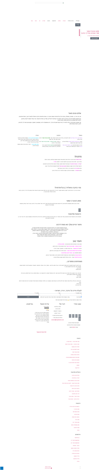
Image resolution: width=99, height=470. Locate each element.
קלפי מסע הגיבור (35, 144)
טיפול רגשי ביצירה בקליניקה (76, 137)
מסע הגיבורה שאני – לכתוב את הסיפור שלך (70, 383)
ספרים (44, 20)
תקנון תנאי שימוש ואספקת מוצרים (72, 357)
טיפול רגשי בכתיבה (75, 375)
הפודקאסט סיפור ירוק (75, 442)
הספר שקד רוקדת (75, 352)
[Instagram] (73, 316)
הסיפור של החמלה (75, 417)
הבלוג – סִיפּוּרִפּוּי (76, 445)
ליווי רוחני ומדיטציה (75, 393)
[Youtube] (76, 316)
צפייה (54, 161)
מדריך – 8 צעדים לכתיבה (75, 163)
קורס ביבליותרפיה (78, 257)
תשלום (78, 365)
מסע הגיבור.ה (76, 409)
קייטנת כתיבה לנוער (75, 388)
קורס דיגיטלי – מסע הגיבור (74, 396)
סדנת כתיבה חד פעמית (74, 385)
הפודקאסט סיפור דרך (75, 440)
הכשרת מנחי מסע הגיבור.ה (74, 362)
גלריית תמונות (76, 456)
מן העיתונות (77, 437)
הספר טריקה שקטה (75, 346)
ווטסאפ (73, 327)
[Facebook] (79, 316)
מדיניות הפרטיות (73, 297)
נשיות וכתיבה (76, 414)
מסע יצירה (77, 168)
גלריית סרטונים (76, 458)
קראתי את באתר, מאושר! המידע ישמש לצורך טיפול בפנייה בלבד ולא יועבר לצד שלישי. (60, 297)
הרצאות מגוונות (78, 255)
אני (39, 20)
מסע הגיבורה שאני (46, 137)
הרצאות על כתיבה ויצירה (33, 137)
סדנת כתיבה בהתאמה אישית (73, 380)
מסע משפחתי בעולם (75, 424)
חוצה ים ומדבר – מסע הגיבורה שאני (48, 141)
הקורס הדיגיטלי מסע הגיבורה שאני (74, 250)
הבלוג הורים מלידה (75, 453)
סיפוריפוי (77, 170)
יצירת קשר (77, 367)
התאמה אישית (51, 145)
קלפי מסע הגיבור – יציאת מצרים (73, 341)
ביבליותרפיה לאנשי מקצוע (74, 141)
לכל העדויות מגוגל (41, 332)
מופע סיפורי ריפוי (76, 422)
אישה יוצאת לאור (76, 411)
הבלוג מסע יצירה (76, 450)
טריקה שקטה (76, 248)
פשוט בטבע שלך (62, 166)
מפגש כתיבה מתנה (75, 360)
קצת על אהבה (76, 427)
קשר (32, 20)
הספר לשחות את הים (75, 349)
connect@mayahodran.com (57, 319)
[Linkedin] (70, 316)
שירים (78, 461)
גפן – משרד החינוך (68, 145)
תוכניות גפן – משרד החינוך (74, 391)
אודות (78, 430)
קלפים (59, 20)
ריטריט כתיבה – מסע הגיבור (73, 399)
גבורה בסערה (78, 159)
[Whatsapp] (79, 319)
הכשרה (64, 20)
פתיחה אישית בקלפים (75, 354)
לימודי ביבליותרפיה (75, 378)
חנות (36, 20)
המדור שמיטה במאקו (75, 448)
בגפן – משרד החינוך (71, 252)
